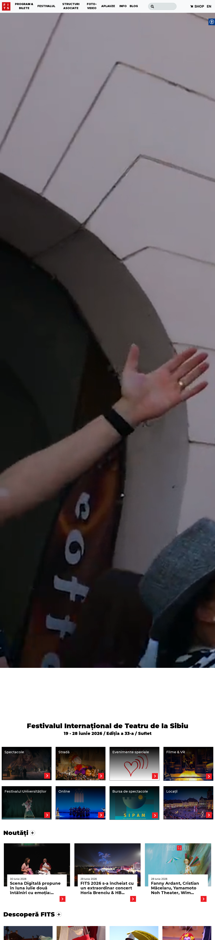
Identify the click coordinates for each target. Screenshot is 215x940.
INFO (123, 6)
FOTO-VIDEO (92, 6)
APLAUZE (108, 6)
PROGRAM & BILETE (24, 6)
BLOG (134, 6)
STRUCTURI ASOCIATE (70, 6)
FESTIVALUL (46, 6)
